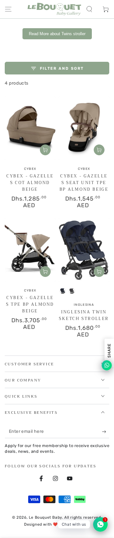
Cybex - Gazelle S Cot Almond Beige (30, 182)
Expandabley (77, 524)
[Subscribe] (105, 432)
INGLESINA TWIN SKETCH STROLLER (84, 315)
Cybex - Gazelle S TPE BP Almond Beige (30, 304)
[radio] (63, 291)
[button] (89, 9)
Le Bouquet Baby (45, 517)
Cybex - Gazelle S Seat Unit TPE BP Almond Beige (84, 182)
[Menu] (8, 9)
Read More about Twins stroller (57, 33)
